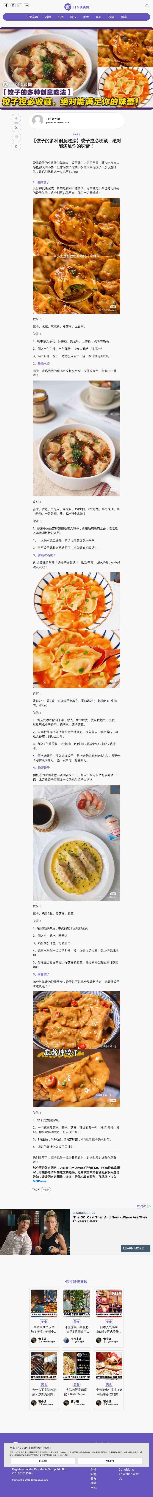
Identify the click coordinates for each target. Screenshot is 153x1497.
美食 (86, 17)
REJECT (43, 1461)
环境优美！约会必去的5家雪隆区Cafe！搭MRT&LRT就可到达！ (76, 1329)
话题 (48, 17)
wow (93, 1487)
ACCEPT (110, 1461)
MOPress (39, 1181)
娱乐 (99, 17)
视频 (111, 17)
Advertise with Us (128, 1476)
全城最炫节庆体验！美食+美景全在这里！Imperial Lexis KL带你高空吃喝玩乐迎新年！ (44, 1329)
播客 (124, 17)
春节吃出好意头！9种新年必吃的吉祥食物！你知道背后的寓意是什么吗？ (109, 1392)
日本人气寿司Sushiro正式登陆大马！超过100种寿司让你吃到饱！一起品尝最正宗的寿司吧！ (109, 1329)
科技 (73, 17)
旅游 (61, 17)
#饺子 (46, 1189)
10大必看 (32, 17)
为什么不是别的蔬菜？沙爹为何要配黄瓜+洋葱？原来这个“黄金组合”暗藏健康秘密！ (44, 1392)
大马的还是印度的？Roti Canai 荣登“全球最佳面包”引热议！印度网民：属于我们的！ (76, 1392)
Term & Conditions (126, 1467)
